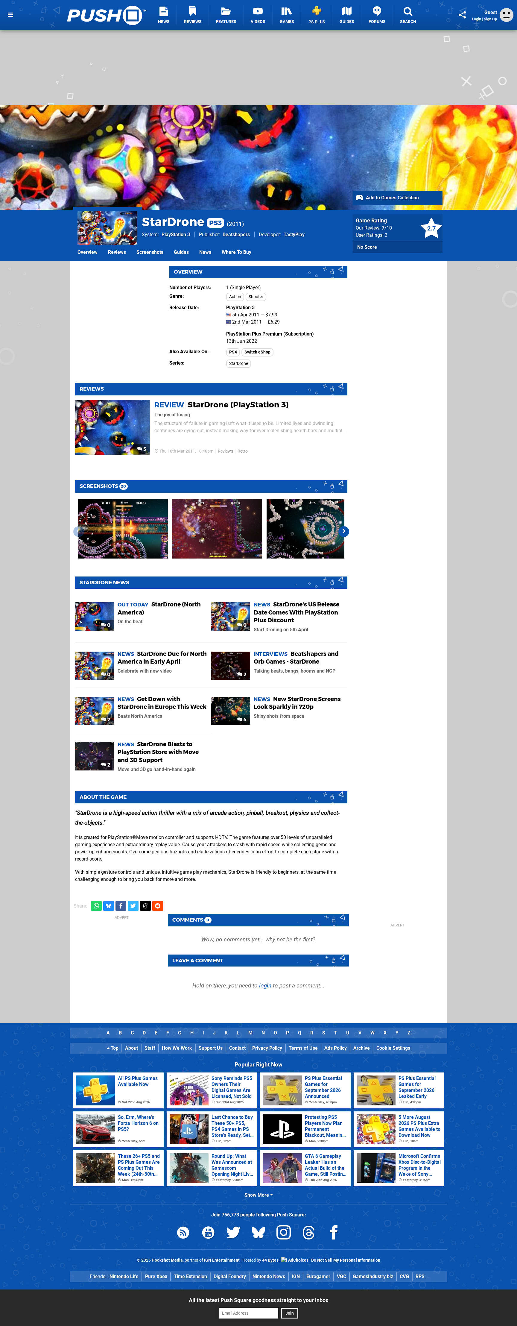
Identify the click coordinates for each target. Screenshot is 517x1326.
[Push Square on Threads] (309, 1233)
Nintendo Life (124, 1276)
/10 (387, 228)
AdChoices (297, 1260)
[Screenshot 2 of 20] (217, 529)
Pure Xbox (156, 1276)
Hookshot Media (167, 1260)
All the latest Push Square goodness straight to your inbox (258, 1300)
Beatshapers (236, 234)
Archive (361, 1048)
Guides (181, 252)
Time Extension (190, 1276)
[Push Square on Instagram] (284, 1233)
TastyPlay (294, 234)
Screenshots (149, 252)
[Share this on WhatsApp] (96, 906)
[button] (343, 531)
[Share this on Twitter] (133, 906)
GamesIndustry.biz (373, 1276)
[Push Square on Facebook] (334, 1233)
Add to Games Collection (392, 198)
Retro (243, 451)
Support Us (211, 1048)
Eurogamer (318, 1276)
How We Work (177, 1048)
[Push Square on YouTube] (208, 1233)
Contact (237, 1048)
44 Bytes (270, 1260)
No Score (367, 247)
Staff (150, 1048)
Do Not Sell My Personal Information (345, 1260)
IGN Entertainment (222, 1260)
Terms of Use (303, 1048)
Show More (257, 1195)
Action (235, 296)
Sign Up (490, 19)
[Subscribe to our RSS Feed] (183, 1233)
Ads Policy (335, 1048)
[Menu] (10, 14)
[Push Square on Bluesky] (258, 1233)
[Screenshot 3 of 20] (311, 529)
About (131, 1048)
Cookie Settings (393, 1048)
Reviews (117, 252)
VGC (341, 1276)
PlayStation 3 (176, 234)
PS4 (233, 352)
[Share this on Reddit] (157, 906)
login (265, 985)
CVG (404, 1276)
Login (476, 19)
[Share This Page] (462, 14)
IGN (296, 1276)
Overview (87, 252)
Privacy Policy (267, 1048)
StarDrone (182, 221)
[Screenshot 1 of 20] (123, 529)
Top (114, 1048)
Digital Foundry (230, 1276)
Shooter (256, 296)
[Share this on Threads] (145, 906)
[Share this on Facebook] (120, 906)
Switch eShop (257, 352)
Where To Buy (236, 252)
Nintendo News (269, 1276)
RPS (420, 1276)
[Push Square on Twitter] (233, 1233)
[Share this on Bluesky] (108, 906)
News (205, 252)
